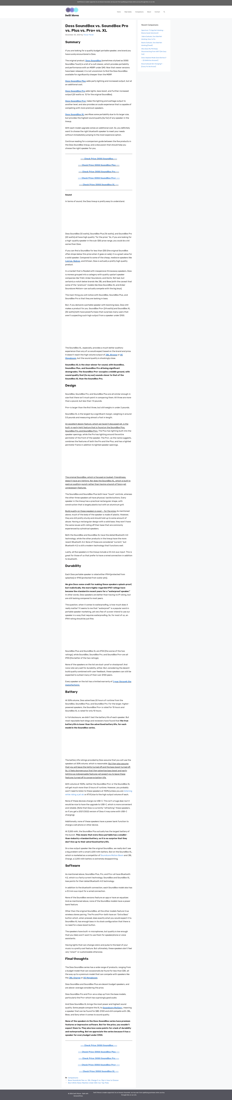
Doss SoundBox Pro (75, 91)
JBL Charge (74, 978)
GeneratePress (78, 1096)
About (149, 12)
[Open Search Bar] (164, 12)
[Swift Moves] (72, 12)
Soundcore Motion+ (112, 1007)
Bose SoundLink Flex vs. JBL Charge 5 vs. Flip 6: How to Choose (93, 1080)
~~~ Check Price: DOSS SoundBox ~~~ (99, 158)
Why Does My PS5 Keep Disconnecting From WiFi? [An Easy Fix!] (153, 51)
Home (119, 12)
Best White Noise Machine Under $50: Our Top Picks (88, 1083)
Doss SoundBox (93, 60)
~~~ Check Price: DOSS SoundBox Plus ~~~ (98, 165)
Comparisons (139, 12)
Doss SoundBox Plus (75, 81)
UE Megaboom (90, 978)
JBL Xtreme (111, 355)
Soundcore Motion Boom (112, 855)
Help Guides (128, 12)
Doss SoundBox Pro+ (75, 101)
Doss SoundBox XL (74, 114)
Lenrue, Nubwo (72, 261)
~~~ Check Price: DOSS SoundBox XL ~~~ (99, 184)
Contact (157, 12)
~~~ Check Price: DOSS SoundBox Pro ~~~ (99, 171)
